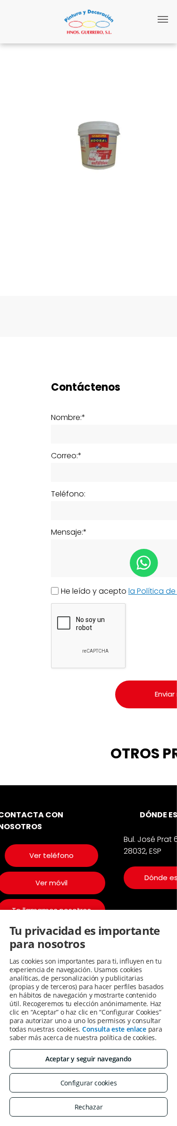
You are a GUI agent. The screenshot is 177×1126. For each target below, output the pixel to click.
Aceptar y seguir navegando (88, 1058)
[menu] (162, 19)
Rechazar (89, 1106)
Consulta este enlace (114, 1029)
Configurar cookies (88, 1082)
